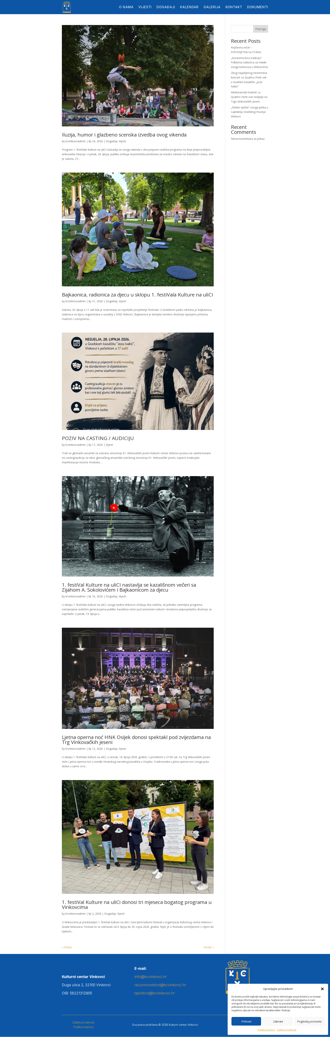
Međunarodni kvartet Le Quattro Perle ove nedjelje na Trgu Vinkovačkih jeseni (249, 96)
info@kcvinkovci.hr (150, 977)
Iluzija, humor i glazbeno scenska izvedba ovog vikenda (124, 134)
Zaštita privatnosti (286, 1029)
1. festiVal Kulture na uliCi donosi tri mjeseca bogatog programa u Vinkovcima (137, 904)
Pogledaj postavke (309, 1021)
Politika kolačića (266, 1029)
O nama (126, 7)
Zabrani (278, 1021)
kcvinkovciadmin (76, 141)
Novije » (209, 947)
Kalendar (189, 7)
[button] (322, 989)
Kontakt (234, 7)
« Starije (67, 947)
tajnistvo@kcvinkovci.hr (154, 993)
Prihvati (246, 1021)
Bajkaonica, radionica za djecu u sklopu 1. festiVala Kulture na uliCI (137, 294)
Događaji (166, 7)
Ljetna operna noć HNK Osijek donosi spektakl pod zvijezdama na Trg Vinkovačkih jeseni (136, 739)
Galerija (212, 7)
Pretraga (260, 29)
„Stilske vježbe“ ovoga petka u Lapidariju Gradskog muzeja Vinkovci (249, 112)
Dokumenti (257, 7)
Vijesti (145, 7)
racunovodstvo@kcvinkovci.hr (160, 985)
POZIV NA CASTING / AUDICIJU (98, 438)
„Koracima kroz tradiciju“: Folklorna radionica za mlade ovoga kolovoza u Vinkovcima (249, 62)
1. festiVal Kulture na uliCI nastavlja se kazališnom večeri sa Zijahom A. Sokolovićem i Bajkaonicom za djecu (129, 587)
